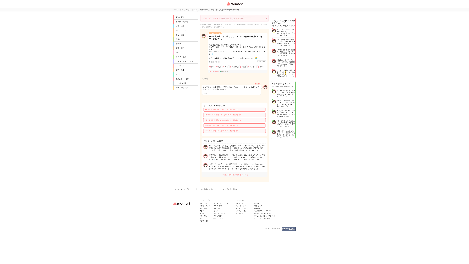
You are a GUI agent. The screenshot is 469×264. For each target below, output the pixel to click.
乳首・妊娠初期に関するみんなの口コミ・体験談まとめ (223, 120)
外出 (226, 67)
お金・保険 (180, 35)
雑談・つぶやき (182, 88)
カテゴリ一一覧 (240, 211)
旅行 (212, 67)
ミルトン (253, 67)
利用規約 (257, 208)
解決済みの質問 (182, 22)
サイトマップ (239, 213)
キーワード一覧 (240, 208)
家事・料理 (180, 48)
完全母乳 (235, 67)
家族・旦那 (180, 70)
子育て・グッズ (182, 30)
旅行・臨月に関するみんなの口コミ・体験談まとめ (221, 109)
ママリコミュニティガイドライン (265, 216)
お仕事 (178, 44)
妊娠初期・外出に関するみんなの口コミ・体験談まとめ (223, 115)
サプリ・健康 (181, 57)
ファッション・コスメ (184, 61)
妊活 (177, 52)
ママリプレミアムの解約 (262, 218)
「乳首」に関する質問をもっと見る (234, 175)
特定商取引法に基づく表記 (262, 213)
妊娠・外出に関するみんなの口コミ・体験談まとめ (221, 125)
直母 (261, 67)
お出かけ (179, 74)
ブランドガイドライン (242, 206)
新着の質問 (180, 17)
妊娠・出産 (180, 26)
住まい (178, 39)
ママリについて (240, 203)
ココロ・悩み (181, 66)
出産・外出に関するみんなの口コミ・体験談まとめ (221, 131)
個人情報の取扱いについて (262, 211)
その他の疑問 (181, 83)
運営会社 (257, 203)
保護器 (244, 67)
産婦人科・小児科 (183, 79)
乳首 (219, 67)
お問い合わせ (258, 206)
